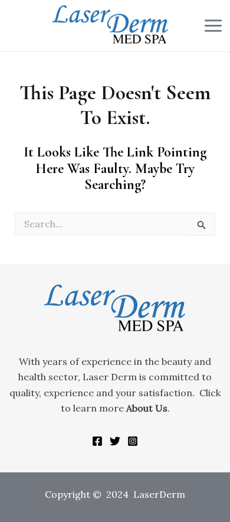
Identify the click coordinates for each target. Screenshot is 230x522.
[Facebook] (97, 441)
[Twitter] (115, 441)
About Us (146, 408)
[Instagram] (132, 441)
